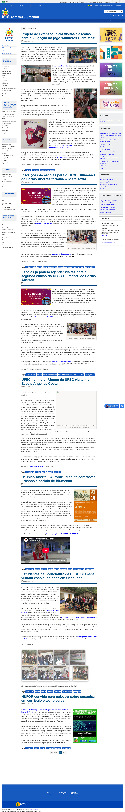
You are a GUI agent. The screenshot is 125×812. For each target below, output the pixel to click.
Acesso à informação (96, 2)
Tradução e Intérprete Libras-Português (108, 185)
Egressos (5, 130)
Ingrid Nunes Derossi (89, 617)
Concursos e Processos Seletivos (8, 208)
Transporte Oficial (105, 182)
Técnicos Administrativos (108, 243)
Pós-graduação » (7, 48)
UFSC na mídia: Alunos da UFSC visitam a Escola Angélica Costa (55, 381)
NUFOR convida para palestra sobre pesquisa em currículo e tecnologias (58, 698)
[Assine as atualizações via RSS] (122, 15)
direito (43, 569)
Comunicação (6, 71)
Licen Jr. (4, 250)
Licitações (5, 85)
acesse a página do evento (61, 254)
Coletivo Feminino (7, 229)
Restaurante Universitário (108, 152)
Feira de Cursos (7, 176)
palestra (58, 748)
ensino (38, 472)
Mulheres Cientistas (61, 66)
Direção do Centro (8, 114)
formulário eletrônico (65, 145)
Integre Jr (5, 222)
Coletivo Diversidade (8, 232)
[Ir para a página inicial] (23, 28)
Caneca (4, 240)
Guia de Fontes (7, 182)
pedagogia (77, 692)
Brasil (8, 1)
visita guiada (89, 267)
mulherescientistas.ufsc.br (59, 147)
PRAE (101, 168)
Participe (84, 2)
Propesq (4, 160)
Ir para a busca (26, 5)
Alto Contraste (107, 6)
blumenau (29, 569)
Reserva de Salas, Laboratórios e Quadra (110, 121)
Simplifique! (63, 2)
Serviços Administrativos (107, 209)
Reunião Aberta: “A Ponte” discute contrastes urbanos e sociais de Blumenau (58, 478)
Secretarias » (6, 128)
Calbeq (4, 245)
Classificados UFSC (105, 212)
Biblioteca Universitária (107, 154)
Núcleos (4, 78)
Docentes (103, 241)
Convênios (103, 189)
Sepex (4, 179)
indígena (58, 692)
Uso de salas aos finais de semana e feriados (110, 158)
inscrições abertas (50, 267)
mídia (50, 472)
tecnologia (66, 748)
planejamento (79, 569)
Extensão (35, 170)
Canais (116, 2)
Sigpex (4, 184)
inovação (50, 748)
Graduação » (6, 45)
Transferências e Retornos (7, 204)
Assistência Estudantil (106, 147)
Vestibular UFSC (7, 198)
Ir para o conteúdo (7, 5)
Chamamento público (9, 88)
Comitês (4, 80)
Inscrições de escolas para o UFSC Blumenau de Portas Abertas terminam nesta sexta (58, 177)
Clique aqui (104, 236)
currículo (29, 748)
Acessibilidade (98, 6)
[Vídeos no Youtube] (116, 15)
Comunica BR (74, 2)
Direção (4, 68)
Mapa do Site (117, 6)
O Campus (5, 66)
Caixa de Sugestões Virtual (108, 204)
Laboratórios (6, 151)
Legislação (108, 2)
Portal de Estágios (105, 144)
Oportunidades (7, 163)
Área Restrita (103, 21)
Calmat (4, 242)
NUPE (70, 569)
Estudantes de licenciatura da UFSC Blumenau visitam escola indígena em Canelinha (59, 575)
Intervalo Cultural (7, 247)
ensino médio (31, 267)
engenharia (30, 472)
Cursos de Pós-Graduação (7, 124)
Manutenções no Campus (107, 207)
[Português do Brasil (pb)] (89, 6)
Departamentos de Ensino (8, 117)
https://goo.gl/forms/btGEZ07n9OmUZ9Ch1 (62, 534)
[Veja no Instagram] (119, 15)
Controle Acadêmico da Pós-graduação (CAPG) (108, 141)
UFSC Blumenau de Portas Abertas (70, 267)
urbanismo (90, 569)
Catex (4, 235)
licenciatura (67, 692)
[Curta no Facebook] (110, 15)
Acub (3, 224)
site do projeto (62, 157)
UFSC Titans (5, 227)
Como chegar (6, 93)
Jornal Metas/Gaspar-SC (35, 466)
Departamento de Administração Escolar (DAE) (110, 162)
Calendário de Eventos (6, 74)
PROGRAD (103, 165)
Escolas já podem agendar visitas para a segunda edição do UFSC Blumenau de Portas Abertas (58, 275)
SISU (3, 200)
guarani (50, 692)
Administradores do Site (116, 21)
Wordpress (35, 809)
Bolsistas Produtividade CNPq (8, 154)
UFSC (3, 50)
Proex (4, 187)
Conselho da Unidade (9, 111)
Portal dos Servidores (106, 179)
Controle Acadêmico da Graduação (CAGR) (110, 136)
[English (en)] (91, 6)
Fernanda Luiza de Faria (70, 617)
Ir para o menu (17, 5)
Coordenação (6, 144)
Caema (4, 237)
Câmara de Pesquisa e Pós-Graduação (8, 147)
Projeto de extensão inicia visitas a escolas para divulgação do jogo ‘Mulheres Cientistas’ (58, 35)
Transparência (6, 91)
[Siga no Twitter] (113, 15)
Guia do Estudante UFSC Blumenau (110, 133)
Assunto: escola (32, 28)
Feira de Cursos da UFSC (44, 223)
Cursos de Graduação (9, 121)
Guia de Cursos (7, 53)
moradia (63, 569)
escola (28, 170)
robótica (57, 472)
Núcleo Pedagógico (106, 149)
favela (56, 569)
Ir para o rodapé (36, 5)
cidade (37, 569)
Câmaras (5, 83)
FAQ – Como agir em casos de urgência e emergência (109, 201)
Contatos (5, 96)
